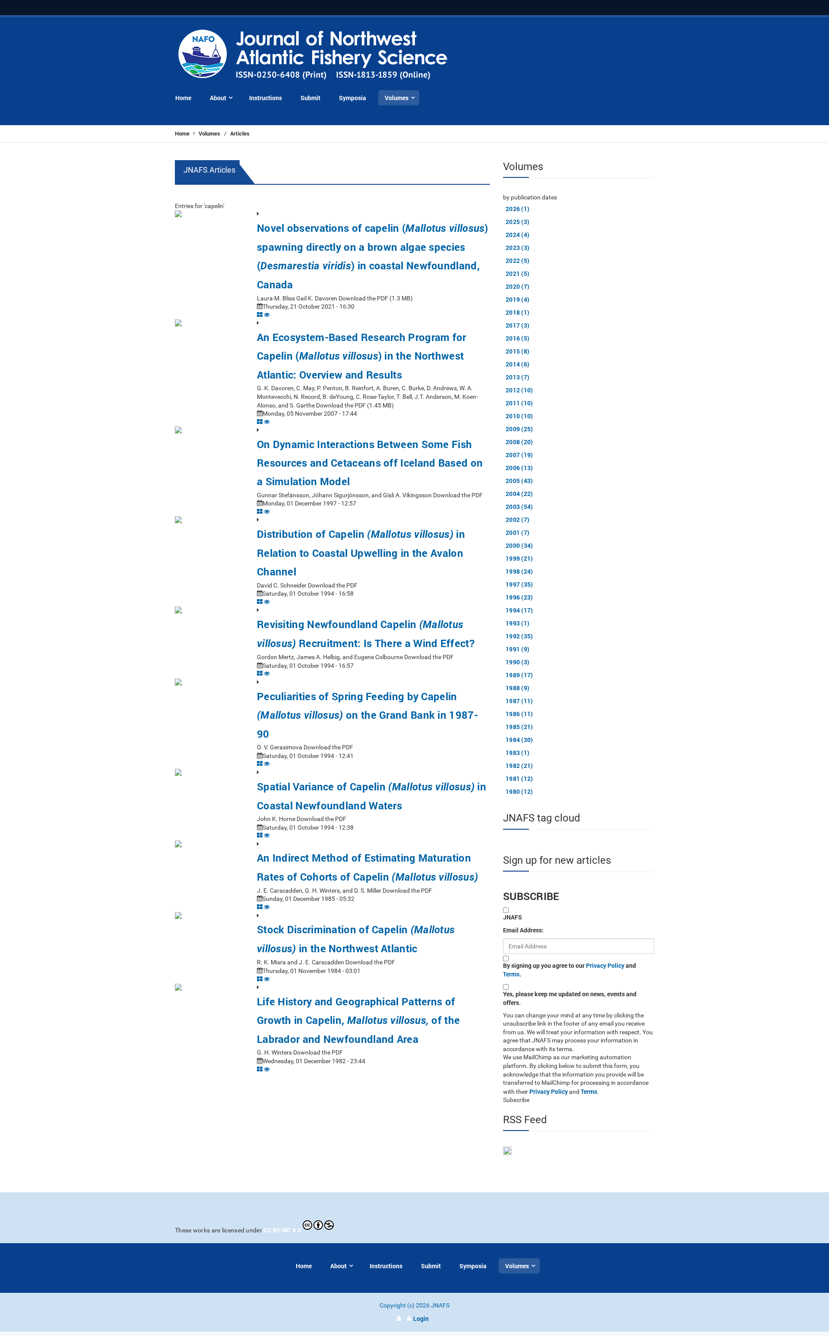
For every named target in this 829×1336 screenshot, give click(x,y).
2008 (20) (519, 442)
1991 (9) (517, 649)
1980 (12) (519, 791)
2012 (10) (519, 390)
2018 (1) (517, 312)
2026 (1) (517, 209)
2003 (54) (519, 506)
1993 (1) (517, 623)
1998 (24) (519, 571)
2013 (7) (517, 377)
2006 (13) (519, 468)
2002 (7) (517, 519)
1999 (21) (519, 558)
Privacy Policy (605, 965)
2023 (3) (517, 247)
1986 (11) (519, 714)
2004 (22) (519, 494)
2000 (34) (519, 545)
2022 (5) (517, 260)
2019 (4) (517, 299)
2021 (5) (517, 273)
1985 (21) (519, 727)
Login (421, 1318)
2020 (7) (517, 286)
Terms (511, 974)
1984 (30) (519, 740)
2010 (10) (519, 416)
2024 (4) (517, 235)
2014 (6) (517, 364)
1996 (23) (519, 597)
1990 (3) (517, 662)
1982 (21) (519, 765)
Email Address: (523, 930)
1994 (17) (519, 610)
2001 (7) (517, 532)
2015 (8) (517, 351)
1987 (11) (519, 701)
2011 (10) (519, 403)
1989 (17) (519, 675)
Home (183, 133)
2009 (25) (519, 429)
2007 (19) (519, 455)
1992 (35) (519, 636)
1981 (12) (519, 778)
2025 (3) (517, 222)
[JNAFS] (313, 55)
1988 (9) (517, 688)
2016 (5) (517, 338)
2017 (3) (517, 325)
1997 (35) (519, 584)
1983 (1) (517, 753)
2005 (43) (519, 481)
